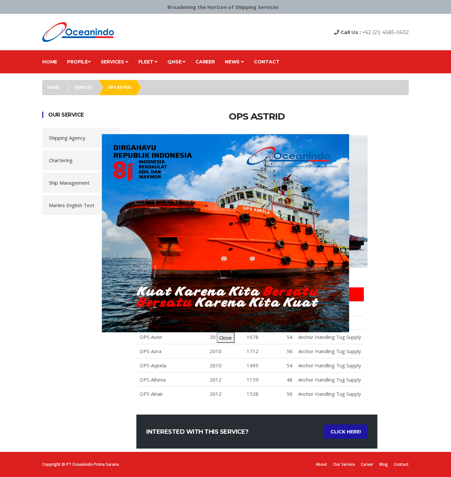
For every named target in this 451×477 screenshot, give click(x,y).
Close (225, 337)
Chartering (61, 160)
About (321, 464)
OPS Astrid (119, 87)
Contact (267, 62)
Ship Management (69, 182)
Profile (77, 62)
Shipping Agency (67, 137)
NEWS (233, 62)
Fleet (146, 62)
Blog (383, 464)
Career (205, 62)
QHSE (175, 62)
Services (113, 62)
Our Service (344, 464)
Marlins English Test (71, 205)
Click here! (345, 432)
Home (49, 62)
